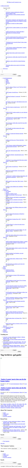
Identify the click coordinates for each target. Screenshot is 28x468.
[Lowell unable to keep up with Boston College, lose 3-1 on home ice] (7, 291)
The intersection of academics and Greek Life (15, 263)
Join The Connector (7, 416)
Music (7, 79)
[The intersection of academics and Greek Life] (7, 262)
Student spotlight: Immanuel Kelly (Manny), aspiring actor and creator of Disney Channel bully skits (16, 242)
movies (22, 406)
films (5, 405)
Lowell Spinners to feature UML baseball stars (15, 275)
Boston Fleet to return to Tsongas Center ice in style (16, 323)
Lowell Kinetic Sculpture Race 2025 (13, 219)
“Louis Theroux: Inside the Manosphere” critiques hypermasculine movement (16, 48)
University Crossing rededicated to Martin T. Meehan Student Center (15, 13)
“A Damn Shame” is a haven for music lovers (15, 224)
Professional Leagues (10, 271)
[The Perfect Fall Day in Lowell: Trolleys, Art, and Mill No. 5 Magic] (7, 228)
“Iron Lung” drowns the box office (13, 150)
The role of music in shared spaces (13, 107)
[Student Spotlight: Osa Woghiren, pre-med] (7, 252)
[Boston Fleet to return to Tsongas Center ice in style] (7, 322)
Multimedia (8, 328)
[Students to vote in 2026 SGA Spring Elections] (7, 59)
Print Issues (5, 331)
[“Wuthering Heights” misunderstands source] (7, 153)
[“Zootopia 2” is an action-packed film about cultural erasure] (7, 158)
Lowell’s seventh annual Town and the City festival (16, 36)
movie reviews (17, 406)
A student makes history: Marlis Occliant (14, 258)
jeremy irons (19, 405)
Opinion (5, 330)
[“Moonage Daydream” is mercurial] (7, 95)
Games (7, 80)
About (4, 412)
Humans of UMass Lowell (11, 193)
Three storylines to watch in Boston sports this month (14, 339)
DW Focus (5, 68)
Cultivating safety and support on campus (14, 202)
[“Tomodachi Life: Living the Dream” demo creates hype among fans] (7, 41)
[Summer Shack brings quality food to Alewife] (7, 51)
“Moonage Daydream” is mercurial (13, 96)
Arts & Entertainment (7, 78)
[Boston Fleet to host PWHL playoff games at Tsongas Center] (7, 305)
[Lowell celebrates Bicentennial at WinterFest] (7, 212)
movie (12, 406)
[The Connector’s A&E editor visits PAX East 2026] (7, 55)
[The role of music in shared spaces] (7, 105)
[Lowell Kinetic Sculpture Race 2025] (7, 217)
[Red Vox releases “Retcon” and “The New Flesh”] (7, 85)
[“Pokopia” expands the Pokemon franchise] (7, 132)
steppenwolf (3, 407)
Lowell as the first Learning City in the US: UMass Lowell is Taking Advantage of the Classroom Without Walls (16, 287)
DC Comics (19, 404)
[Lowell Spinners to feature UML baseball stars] (7, 274)
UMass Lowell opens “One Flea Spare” (14, 194)
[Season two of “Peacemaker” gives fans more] (7, 169)
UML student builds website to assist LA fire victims (16, 248)
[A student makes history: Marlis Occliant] (7, 257)
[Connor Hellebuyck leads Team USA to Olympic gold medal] (7, 279)
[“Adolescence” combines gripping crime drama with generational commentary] (7, 174)
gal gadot (9, 405)
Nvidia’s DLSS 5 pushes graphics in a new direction (16, 27)
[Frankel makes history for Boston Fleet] (7, 317)
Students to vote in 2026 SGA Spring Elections (15, 61)
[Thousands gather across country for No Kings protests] (7, 64)
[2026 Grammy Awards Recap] (7, 91)
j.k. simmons (13, 405)
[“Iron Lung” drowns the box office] (7, 149)
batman (4, 404)
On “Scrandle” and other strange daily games (15, 128)
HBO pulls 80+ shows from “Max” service (14, 181)
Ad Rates (5, 415)
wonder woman (18, 407)
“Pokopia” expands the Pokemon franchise (14, 133)
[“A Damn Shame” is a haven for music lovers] (7, 223)
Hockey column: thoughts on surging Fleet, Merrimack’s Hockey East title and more (15, 312)
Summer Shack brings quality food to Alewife (15, 52)
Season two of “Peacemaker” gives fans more (15, 170)
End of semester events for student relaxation (15, 38)
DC (15, 404)
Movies (7, 81)
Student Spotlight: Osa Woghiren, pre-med (14, 253)
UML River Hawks (10, 269)
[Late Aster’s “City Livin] (7, 100)
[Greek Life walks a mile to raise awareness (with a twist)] (7, 233)
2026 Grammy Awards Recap (12, 92)
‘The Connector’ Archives (6, 448)
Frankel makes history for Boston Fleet (14, 318)
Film (23, 404)
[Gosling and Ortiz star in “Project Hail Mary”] (7, 30)
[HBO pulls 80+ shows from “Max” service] (7, 180)
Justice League (7, 406)
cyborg (13, 404)
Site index (3, 443)
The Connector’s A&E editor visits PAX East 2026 (16, 57)
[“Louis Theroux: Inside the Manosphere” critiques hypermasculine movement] (7, 46)
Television (8, 82)
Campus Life (5, 190)
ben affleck (9, 404)
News (4, 267)
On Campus (8, 191)
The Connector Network (8, 327)
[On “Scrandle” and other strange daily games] (7, 127)
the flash (12, 407)
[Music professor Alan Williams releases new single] (7, 206)
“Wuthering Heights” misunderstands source (15, 154)
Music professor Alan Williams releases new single (16, 207)
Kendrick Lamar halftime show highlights (14, 186)
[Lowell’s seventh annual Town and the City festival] (7, 35)
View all (5, 108)
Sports (4, 268)
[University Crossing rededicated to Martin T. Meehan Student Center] (7, 11)
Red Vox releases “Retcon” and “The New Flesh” (16, 87)
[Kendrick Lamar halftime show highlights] (7, 185)
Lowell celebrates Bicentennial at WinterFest (15, 213)
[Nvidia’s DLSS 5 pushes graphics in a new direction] (7, 26)
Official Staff (5, 414)
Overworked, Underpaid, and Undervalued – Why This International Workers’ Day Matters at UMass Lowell (16, 21)
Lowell (7, 192)
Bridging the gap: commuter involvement (14, 199)
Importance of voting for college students (14, 23)
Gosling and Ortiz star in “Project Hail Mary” (15, 31)
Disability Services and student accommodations (16, 197)
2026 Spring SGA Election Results (13, 32)
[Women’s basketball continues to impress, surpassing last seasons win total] (7, 296)
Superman (8, 407)
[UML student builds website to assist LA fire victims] (7, 246)
